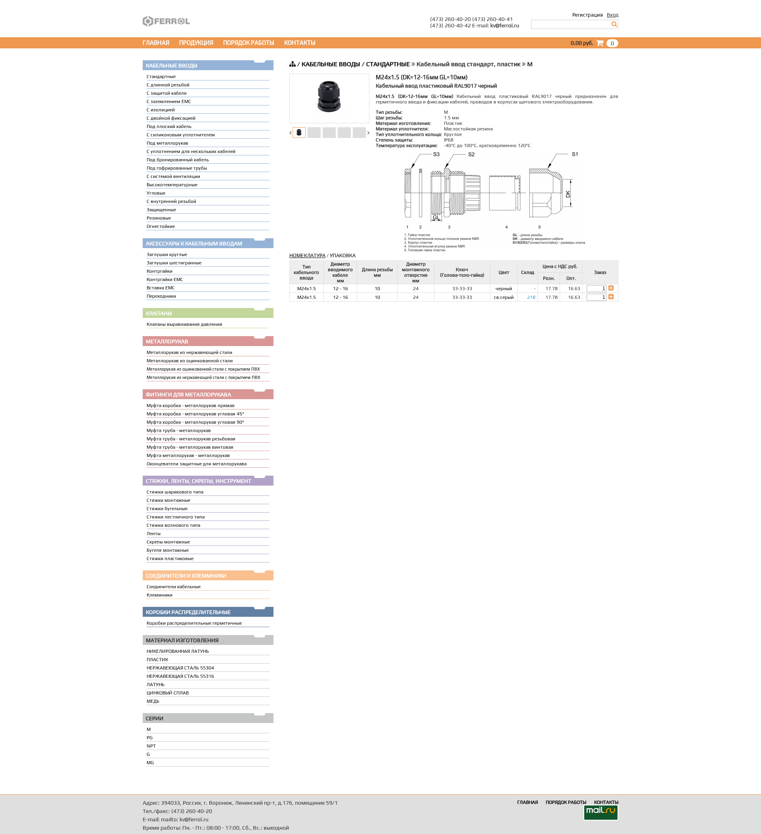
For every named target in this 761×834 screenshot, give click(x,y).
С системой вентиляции (173, 176)
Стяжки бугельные (167, 508)
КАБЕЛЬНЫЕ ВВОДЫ (331, 64)
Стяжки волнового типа (173, 525)
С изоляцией (161, 110)
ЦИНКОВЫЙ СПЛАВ (168, 693)
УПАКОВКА (343, 255)
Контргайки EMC (165, 279)
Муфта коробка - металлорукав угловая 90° (195, 422)
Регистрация (587, 15)
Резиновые (159, 218)
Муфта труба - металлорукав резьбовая (191, 439)
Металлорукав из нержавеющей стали (189, 352)
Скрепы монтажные (168, 542)
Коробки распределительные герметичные (194, 623)
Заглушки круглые (167, 254)
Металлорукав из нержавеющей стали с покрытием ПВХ (203, 377)
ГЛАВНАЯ (156, 42)
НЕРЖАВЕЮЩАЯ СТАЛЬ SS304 (180, 668)
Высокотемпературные (172, 184)
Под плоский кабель (169, 126)
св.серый (504, 297)
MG (150, 762)
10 (377, 288)
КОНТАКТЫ (299, 42)
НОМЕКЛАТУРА (307, 255)
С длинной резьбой (168, 85)
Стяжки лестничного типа (176, 517)
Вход (612, 15)
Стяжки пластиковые (170, 558)
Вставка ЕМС (161, 288)
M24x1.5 (306, 288)
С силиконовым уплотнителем (181, 135)
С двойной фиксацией (171, 118)
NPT (151, 746)
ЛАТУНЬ (155, 684)
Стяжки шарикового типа (175, 492)
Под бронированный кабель (178, 160)
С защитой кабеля (167, 93)
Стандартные (161, 76)
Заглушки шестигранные (174, 263)
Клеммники (159, 595)
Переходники (161, 296)
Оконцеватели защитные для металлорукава (197, 464)
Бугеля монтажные (168, 550)
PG (150, 737)
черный (503, 288)
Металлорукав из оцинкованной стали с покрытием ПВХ (203, 369)
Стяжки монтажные (168, 500)
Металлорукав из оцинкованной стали (190, 360)
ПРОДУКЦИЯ (196, 42)
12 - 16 (340, 288)
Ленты (154, 533)
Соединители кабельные (174, 586)
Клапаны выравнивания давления (184, 324)
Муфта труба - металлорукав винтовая (190, 447)
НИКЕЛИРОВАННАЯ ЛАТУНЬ (178, 651)
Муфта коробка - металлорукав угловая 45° (195, 414)
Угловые (156, 193)
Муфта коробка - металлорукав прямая (191, 405)
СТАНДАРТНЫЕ (388, 64)
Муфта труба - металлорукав (179, 430)
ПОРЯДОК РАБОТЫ (248, 42)
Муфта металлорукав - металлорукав (188, 455)
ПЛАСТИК (157, 659)
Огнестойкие (161, 226)
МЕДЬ (153, 701)
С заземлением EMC (169, 101)
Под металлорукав (167, 143)
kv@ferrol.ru (504, 25)
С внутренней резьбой (171, 201)
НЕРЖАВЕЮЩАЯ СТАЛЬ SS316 (180, 676)
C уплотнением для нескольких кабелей (191, 151)
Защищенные (161, 209)
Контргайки (159, 271)
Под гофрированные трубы (177, 168)
